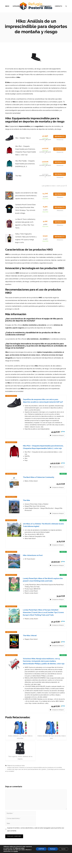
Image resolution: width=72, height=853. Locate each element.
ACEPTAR (41, 849)
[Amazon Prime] (62, 432)
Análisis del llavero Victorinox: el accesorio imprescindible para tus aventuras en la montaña (34, 767)
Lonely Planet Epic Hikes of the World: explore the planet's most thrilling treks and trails (43, 579)
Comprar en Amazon (58, 435)
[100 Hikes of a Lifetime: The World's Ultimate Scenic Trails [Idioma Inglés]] (14, 530)
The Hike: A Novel (30, 635)
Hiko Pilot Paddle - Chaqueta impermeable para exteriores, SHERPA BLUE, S (25, 163)
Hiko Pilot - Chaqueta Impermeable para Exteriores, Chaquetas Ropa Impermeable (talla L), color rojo (43, 447)
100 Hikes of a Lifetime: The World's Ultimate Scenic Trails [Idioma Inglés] (43, 525)
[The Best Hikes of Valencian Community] (14, 483)
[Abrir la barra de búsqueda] (66, 6)
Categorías (17, 6)
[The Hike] (14, 506)
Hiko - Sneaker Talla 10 (23, 138)
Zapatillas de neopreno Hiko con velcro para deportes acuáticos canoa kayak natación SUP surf (43, 400)
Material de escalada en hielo (16, 765)
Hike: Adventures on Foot (33, 555)
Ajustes (63, 849)
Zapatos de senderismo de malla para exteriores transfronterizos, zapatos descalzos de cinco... (26, 195)
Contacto (58, 6)
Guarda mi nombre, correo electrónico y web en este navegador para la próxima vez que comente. (35, 829)
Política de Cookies (19, 848)
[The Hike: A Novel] (14, 641)
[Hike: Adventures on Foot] (14, 561)
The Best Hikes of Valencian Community (38, 477)
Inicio (7, 6)
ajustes (16, 851)
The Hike (18, 176)
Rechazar (52, 849)
